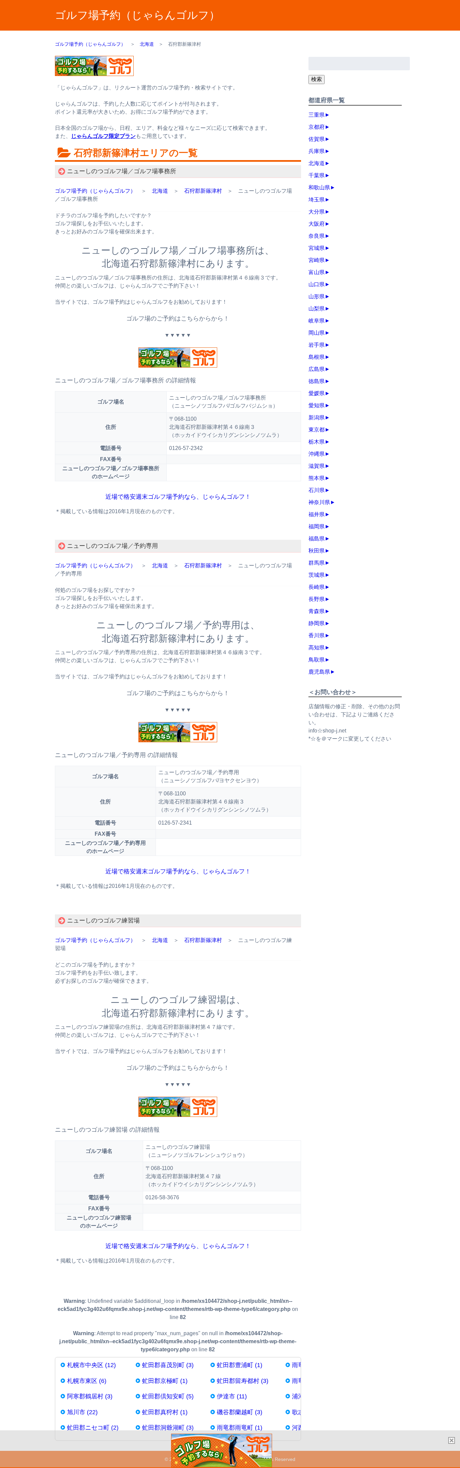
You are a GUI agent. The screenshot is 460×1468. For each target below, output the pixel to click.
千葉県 (316, 175)
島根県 (316, 357)
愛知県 (316, 405)
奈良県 (316, 236)
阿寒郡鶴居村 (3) (89, 1396)
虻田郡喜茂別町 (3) (168, 1365)
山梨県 (316, 308)
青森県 (316, 611)
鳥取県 (316, 660)
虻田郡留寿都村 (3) (242, 1381)
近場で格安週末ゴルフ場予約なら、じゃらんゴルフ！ (178, 496)
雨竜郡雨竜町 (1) (239, 1427)
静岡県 (316, 623)
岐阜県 (316, 321)
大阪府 (316, 224)
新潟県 (316, 417)
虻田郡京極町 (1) (165, 1381)
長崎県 (316, 587)
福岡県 (316, 526)
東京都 (316, 429)
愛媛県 (316, 393)
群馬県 (316, 563)
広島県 (316, 369)
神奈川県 (319, 502)
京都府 (316, 127)
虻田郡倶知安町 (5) (168, 1396)
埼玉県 (316, 199)
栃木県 (316, 442)
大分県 (316, 212)
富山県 (316, 272)
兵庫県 (316, 151)
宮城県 (316, 248)
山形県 (316, 296)
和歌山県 (319, 187)
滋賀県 (316, 466)
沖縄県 (316, 454)
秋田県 (316, 551)
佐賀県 (316, 139)
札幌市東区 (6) (86, 1381)
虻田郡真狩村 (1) (165, 1412)
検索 (316, 79)
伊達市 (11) (232, 1396)
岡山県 (316, 333)
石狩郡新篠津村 (203, 191)
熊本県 (316, 478)
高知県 (316, 647)
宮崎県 (316, 260)
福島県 (316, 538)
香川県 (316, 635)
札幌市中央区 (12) (91, 1365)
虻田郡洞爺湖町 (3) (168, 1427)
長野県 (316, 599)
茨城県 (316, 575)
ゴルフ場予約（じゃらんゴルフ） (137, 15)
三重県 (316, 115)
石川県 (316, 490)
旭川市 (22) (82, 1412)
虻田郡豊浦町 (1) (239, 1365)
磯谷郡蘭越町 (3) (239, 1412)
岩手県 (316, 345)
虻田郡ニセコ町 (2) (93, 1427)
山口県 (316, 284)
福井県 (316, 514)
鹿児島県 (319, 672)
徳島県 (316, 381)
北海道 (160, 191)
